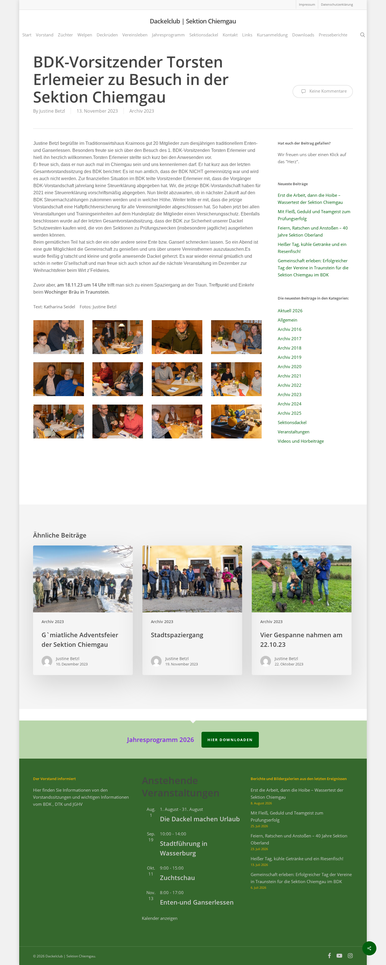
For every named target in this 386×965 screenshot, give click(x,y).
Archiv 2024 (290, 404)
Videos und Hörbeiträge (301, 441)
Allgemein (287, 320)
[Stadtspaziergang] (192, 610)
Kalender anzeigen (159, 918)
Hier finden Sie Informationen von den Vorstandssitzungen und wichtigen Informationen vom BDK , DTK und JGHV (81, 797)
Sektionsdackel (292, 422)
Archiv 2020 (290, 366)
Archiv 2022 (290, 385)
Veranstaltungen (293, 432)
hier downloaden (230, 739)
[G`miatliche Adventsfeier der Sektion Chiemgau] (83, 610)
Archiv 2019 (290, 357)
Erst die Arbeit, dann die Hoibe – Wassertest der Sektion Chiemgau (310, 198)
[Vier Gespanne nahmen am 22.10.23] (302, 610)
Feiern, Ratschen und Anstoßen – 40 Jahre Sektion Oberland (313, 231)
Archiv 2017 (290, 338)
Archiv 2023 (141, 111)
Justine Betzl (52, 111)
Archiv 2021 (290, 376)
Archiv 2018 (290, 348)
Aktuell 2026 (290, 310)
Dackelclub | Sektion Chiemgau (193, 21)
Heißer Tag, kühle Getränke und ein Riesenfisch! (312, 247)
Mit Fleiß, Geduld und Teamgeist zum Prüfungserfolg (314, 215)
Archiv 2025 (290, 413)
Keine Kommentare (327, 91)
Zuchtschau (177, 877)
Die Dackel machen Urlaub (200, 819)
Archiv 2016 (290, 329)
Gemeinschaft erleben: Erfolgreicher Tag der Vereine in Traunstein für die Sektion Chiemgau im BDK (313, 268)
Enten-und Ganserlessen (197, 902)
